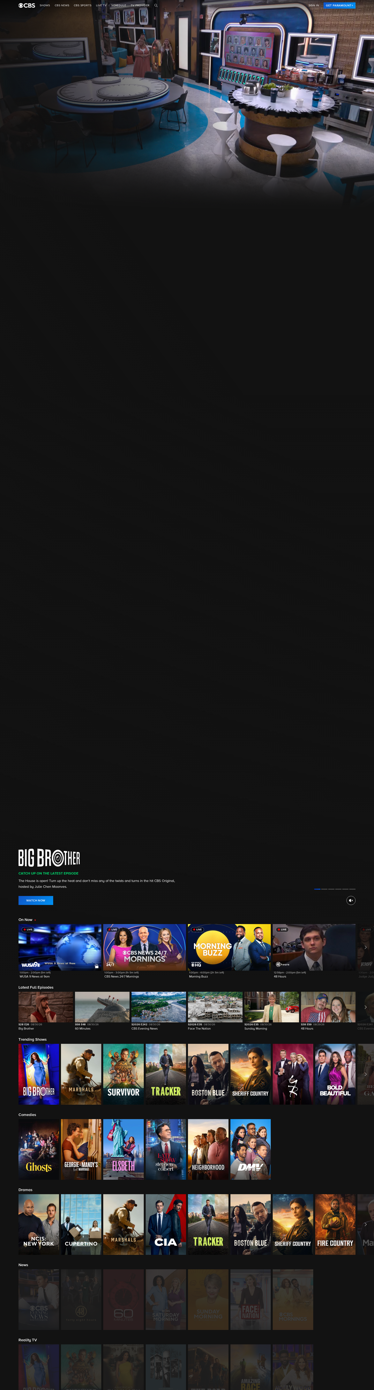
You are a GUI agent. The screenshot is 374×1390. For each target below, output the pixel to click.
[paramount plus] (27, 5)
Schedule (118, 5)
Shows (45, 5)
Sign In (314, 5)
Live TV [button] (101, 5)
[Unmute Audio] (351, 900)
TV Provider (140, 5)
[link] (339, 5)
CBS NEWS (62, 5)
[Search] (156, 5)
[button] (60, 953)
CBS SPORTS (82, 5)
